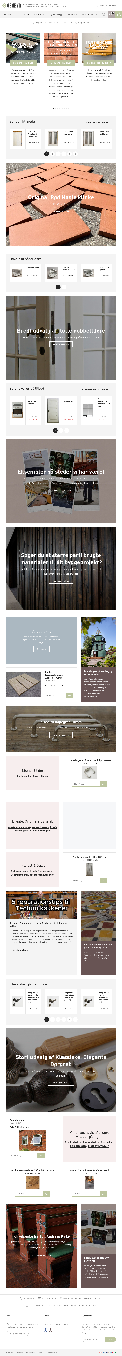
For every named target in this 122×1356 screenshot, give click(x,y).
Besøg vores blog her (17, 1333)
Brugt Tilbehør (40, 776)
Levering (41, 1352)
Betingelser (30, 1352)
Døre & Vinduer (9, 14)
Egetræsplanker (19, 874)
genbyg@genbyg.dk (49, 1298)
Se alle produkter (21, 950)
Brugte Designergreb (19, 826)
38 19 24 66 (28, 1298)
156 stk (16, 1156)
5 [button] (69, 154)
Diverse (99, 14)
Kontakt (20, 1352)
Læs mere (98, 620)
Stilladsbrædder (20, 871)
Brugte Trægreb (40, 826)
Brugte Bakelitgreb (40, 830)
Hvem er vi (10, 1352)
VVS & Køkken (87, 14)
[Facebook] (45, 1330)
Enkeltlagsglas (78, 1145)
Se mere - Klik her (61, 211)
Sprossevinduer (90, 1142)
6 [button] (75, 154)
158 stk (78, 784)
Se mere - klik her (61, 344)
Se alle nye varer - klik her (97, 122)
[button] (53, 108)
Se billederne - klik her (61, 490)
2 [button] (52, 154)
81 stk (21, 1194)
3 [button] (58, 154)
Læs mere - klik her (61, 580)
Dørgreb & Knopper (56, 14)
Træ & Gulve (39, 14)
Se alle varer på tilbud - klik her (95, 389)
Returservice (52, 1352)
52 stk (51, 695)
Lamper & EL (24, 14)
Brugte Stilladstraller (41, 871)
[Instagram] (50, 1330)
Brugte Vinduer (73, 1142)
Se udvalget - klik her (61, 1082)
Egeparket (48, 874)
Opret (43, 649)
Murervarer (72, 14)
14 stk (78, 880)
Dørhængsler (24, 776)
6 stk (78, 1194)
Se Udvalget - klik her (41, 1255)
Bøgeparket (35, 874)
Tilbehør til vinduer (98, 1145)
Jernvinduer (106, 1142)
